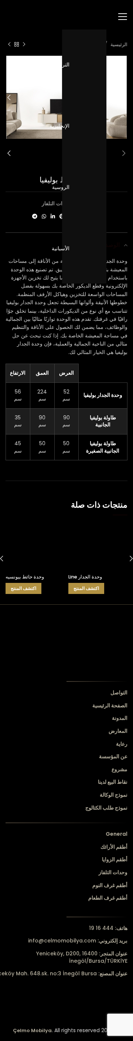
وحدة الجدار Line (85, 577)
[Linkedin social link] (52, 216)
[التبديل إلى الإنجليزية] (84, 126)
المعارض (118, 731)
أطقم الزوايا (114, 859)
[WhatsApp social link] (44, 216)
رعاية (121, 744)
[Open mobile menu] (122, 16)
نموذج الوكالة (113, 794)
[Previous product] (24, 44)
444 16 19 (108, 928)
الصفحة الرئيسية (109, 705)
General (116, 834)
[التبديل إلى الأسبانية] (84, 248)
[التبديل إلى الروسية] (84, 187)
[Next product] (9, 44)
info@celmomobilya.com (77, 940)
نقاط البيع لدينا (112, 782)
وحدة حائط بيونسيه (25, 577)
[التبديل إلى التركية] (84, 64)
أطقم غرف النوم (109, 885)
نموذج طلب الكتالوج (106, 807)
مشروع (119, 769)
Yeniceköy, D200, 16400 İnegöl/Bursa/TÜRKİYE (81, 957)
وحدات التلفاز (56, 203)
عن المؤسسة (113, 756)
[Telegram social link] (35, 216)
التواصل (118, 692)
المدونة (119, 718)
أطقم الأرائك (113, 847)
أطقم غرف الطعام (107, 897)
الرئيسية (118, 44)
